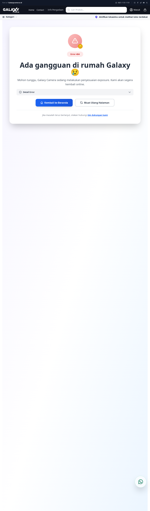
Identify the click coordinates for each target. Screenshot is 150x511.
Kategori (10, 17)
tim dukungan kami (98, 115)
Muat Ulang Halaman (96, 102)
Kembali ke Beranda (56, 102)
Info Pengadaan (55, 9)
